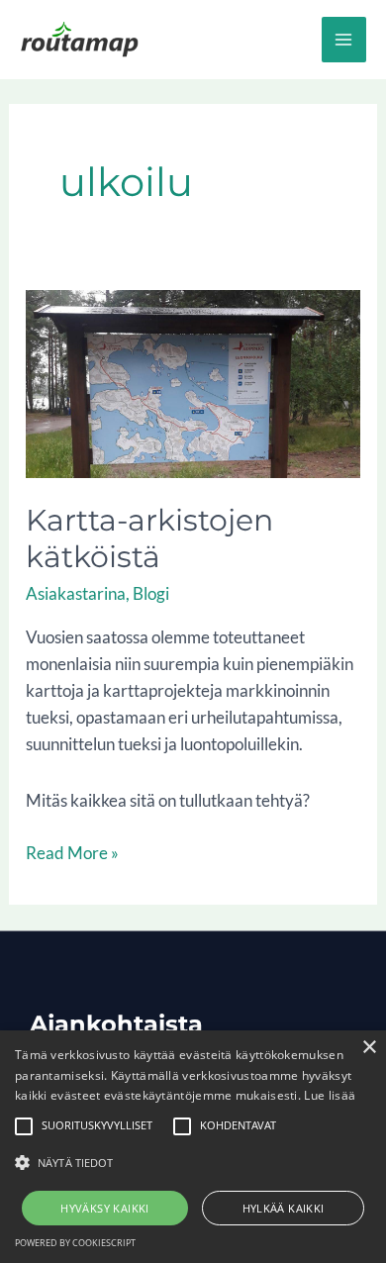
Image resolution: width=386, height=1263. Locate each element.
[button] (193, 1162)
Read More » (72, 851)
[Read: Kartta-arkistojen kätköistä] (193, 381)
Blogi (151, 593)
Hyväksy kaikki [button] (104, 1208)
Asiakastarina (76, 593)
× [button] (368, 1047)
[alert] (193, 1146)
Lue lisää (329, 1095)
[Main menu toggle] (344, 39)
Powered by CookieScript (75, 1242)
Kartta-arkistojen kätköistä (149, 538)
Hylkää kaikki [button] (283, 1208)
